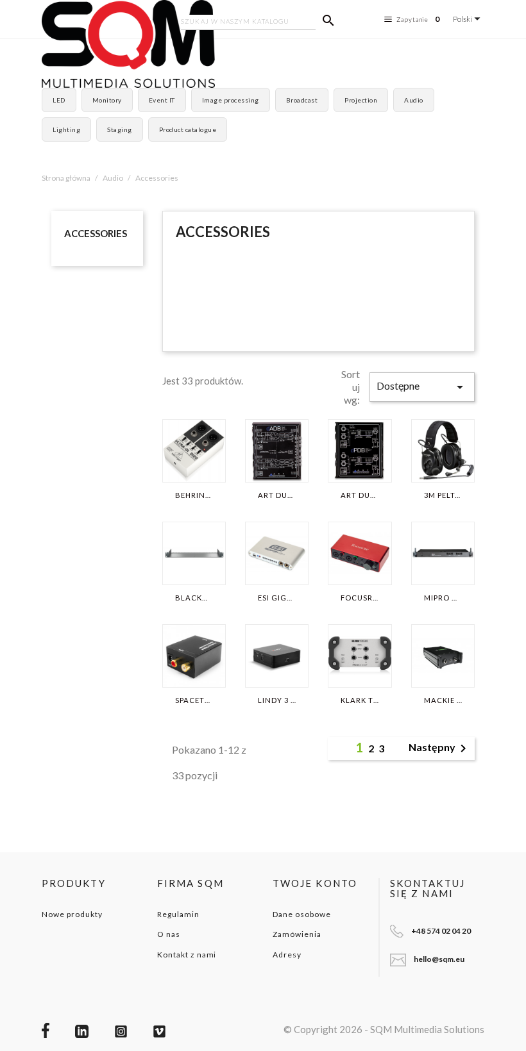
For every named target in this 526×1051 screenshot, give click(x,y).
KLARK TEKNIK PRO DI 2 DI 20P (359, 700)
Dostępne (422, 387)
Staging (119, 129)
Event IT (162, 100)
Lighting (66, 129)
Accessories (95, 233)
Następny (440, 748)
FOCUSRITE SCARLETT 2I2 (359, 598)
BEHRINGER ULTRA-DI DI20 (194, 495)
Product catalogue (188, 129)
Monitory (107, 100)
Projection (360, 100)
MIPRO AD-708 (443, 598)
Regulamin (178, 914)
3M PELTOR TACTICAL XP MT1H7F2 (443, 495)
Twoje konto (315, 883)
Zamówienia (297, 934)
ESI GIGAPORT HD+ (277, 598)
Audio (413, 100)
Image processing (230, 100)
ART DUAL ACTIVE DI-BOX (277, 495)
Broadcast (302, 100)
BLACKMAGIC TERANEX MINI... (194, 598)
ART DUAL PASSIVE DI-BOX (359, 495)
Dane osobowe (302, 914)
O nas (168, 934)
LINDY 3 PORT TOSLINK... (277, 700)
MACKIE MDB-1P (443, 700)
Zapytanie (418, 19)
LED (59, 100)
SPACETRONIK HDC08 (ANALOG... (194, 700)
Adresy (287, 954)
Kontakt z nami (186, 954)
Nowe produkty (72, 914)
